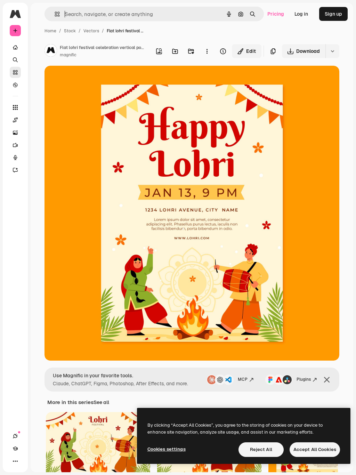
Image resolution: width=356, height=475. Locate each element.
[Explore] (15, 84)
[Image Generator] (15, 132)
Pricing (275, 14)
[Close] (327, 380)
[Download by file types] (332, 51)
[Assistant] (15, 170)
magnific (68, 55)
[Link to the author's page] (50, 51)
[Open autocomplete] (54, 14)
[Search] (15, 59)
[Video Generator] (15, 145)
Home (50, 31)
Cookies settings (166, 449)
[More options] (207, 51)
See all (101, 402)
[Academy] (15, 448)
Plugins (304, 379)
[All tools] (15, 107)
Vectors (91, 31)
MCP (243, 379)
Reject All (261, 449)
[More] (15, 461)
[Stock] (15, 72)
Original (89, 79)
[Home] (15, 47)
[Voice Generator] (15, 157)
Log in (301, 14)
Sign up (333, 14)
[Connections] (15, 436)
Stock (70, 31)
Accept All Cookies (314, 449)
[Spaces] (15, 120)
